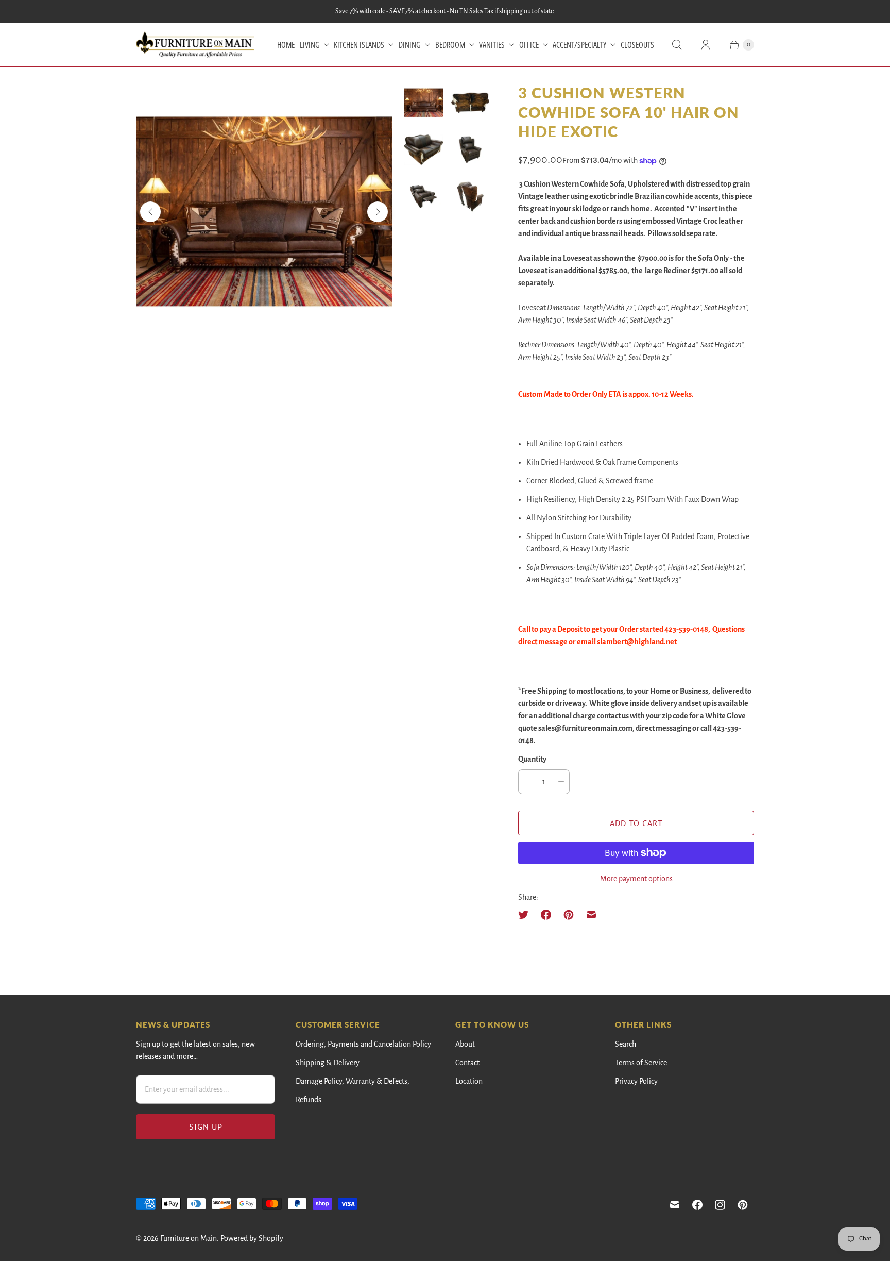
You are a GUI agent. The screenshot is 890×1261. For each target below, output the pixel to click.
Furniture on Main (188, 1238)
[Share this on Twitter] (526, 914)
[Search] (676, 44)
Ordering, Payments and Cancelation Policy (363, 1044)
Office (529, 45)
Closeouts (637, 45)
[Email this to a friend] (591, 914)
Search (625, 1044)
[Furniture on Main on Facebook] (697, 1205)
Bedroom (450, 45)
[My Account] (705, 44)
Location (469, 1081)
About (465, 1044)
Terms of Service (641, 1062)
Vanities (492, 45)
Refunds (308, 1100)
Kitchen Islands (359, 45)
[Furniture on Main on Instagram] (720, 1205)
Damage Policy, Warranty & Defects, (352, 1081)
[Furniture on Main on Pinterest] (742, 1205)
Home (286, 45)
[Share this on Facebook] (546, 914)
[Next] (377, 211)
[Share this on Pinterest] (568, 914)
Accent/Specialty (579, 45)
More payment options (636, 879)
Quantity (532, 759)
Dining (410, 45)
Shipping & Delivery (328, 1062)
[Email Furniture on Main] (674, 1205)
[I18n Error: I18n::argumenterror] (423, 102)
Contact (467, 1062)
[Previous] (150, 211)
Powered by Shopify (251, 1238)
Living (310, 45)
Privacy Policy (636, 1081)
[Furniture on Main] (195, 44)
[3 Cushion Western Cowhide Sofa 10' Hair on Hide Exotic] (264, 211)
